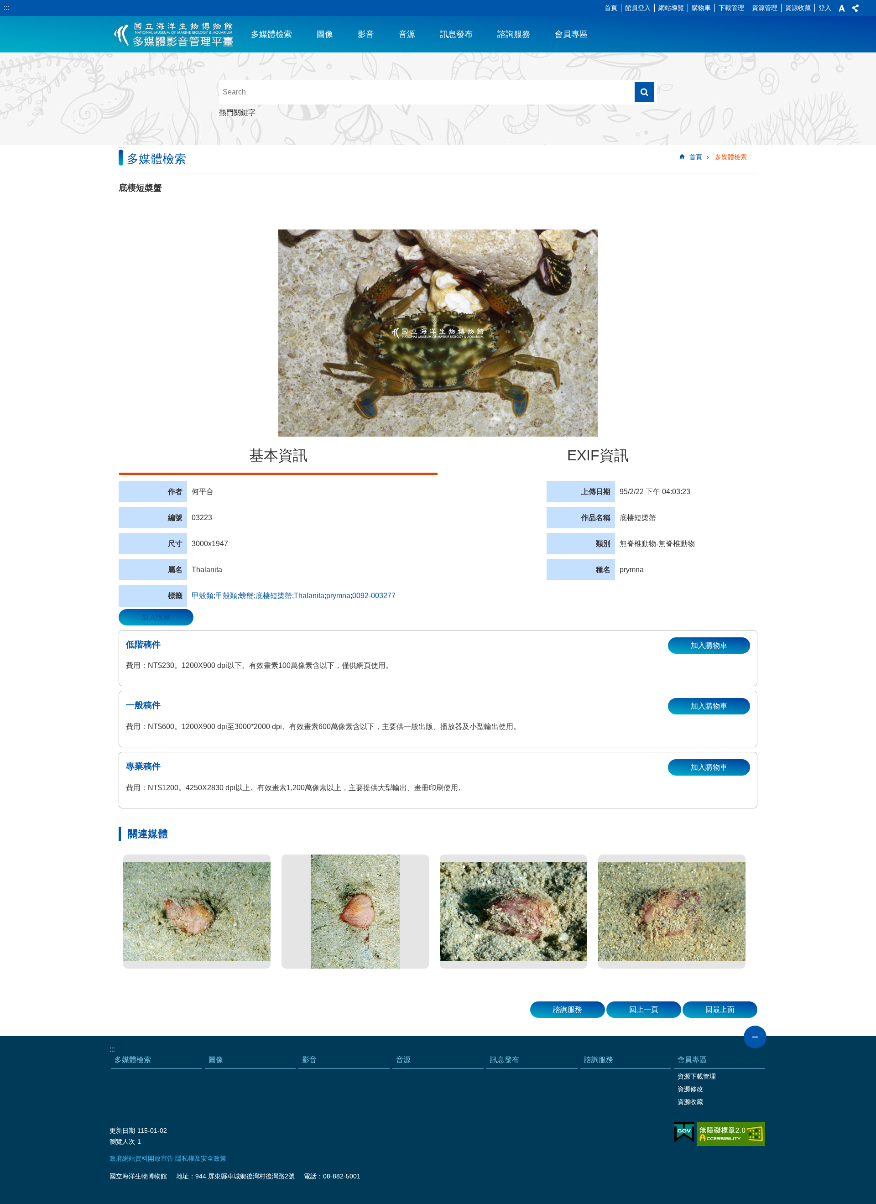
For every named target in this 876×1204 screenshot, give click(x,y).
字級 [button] (842, 8)
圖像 (325, 34)
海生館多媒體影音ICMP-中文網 (174, 34)
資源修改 (690, 1089)
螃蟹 (246, 595)
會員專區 (571, 34)
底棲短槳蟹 (274, 595)
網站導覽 (671, 7)
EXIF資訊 (598, 455)
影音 (366, 34)
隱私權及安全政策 (200, 1158)
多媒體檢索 (271, 34)
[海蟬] (197, 912)
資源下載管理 (697, 1076)
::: (6, 7)
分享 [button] (855, 8)
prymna (338, 595)
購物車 (701, 7)
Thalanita (309, 595)
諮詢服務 (513, 34)
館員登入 (638, 7)
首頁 (611, 7)
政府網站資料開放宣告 (141, 1158)
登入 (825, 7)
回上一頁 (643, 1009)
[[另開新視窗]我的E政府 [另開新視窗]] (684, 1132)
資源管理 (764, 7)
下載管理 (731, 7)
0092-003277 (374, 595)
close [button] (755, 1037)
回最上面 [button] (720, 1009)
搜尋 (644, 92)
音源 (407, 34)
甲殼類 (203, 595)
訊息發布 (456, 34)
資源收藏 (798, 7)
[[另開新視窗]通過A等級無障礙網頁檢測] (731, 1134)
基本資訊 (278, 455)
